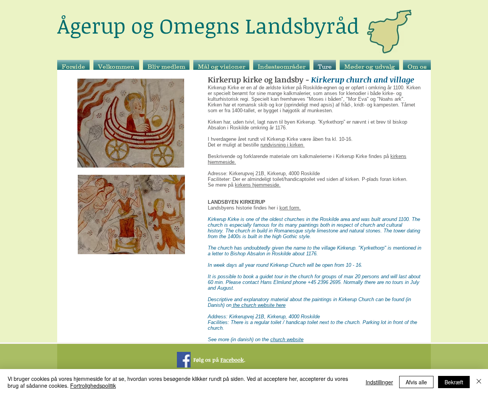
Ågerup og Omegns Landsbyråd (208, 25)
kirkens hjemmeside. (258, 185)
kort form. (290, 208)
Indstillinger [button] (379, 382)
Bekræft (454, 382)
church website (286, 339)
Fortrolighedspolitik (93, 385)
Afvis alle (416, 382)
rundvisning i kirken (282, 145)
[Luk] (478, 382)
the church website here (258, 305)
